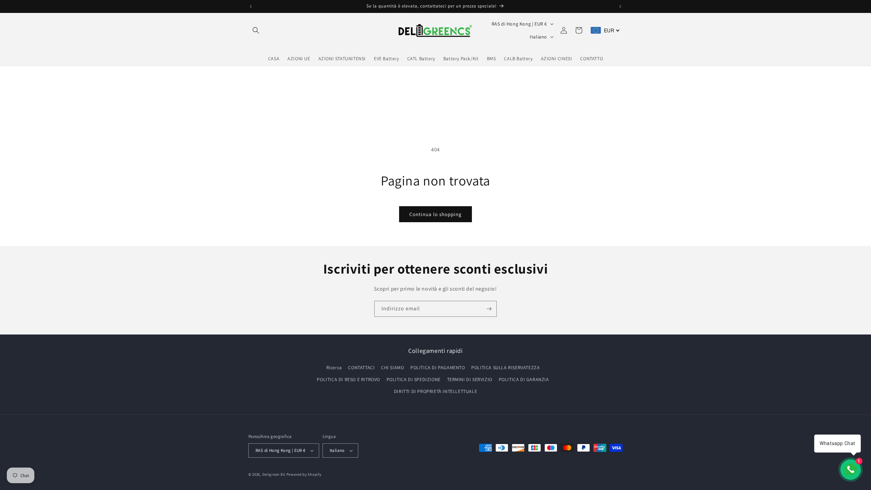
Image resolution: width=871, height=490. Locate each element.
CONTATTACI (361, 367)
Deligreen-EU (273, 474)
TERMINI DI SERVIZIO (469, 379)
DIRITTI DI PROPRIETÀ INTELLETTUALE (435, 391)
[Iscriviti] (488, 309)
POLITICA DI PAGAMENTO (437, 367)
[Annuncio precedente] (250, 6)
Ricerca (334, 367)
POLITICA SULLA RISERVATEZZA (505, 367)
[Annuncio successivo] (620, 6)
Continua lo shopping (435, 214)
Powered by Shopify (304, 474)
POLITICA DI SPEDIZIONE (414, 379)
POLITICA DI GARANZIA (524, 379)
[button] (255, 30)
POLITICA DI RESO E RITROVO (348, 379)
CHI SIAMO (392, 367)
